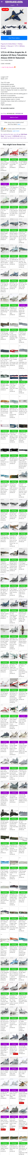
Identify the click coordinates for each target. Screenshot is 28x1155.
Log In (12, 5)
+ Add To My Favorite (8, 67)
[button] (17, 5)
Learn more (16, 131)
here (19, 124)
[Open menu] (1, 1)
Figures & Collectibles (8, 44)
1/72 (16, 46)
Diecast (10, 46)
